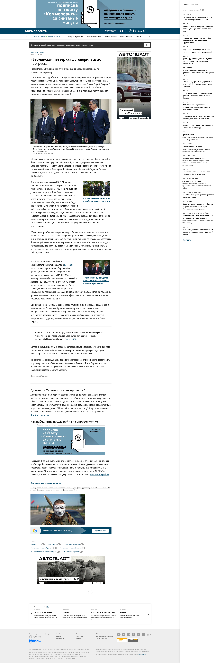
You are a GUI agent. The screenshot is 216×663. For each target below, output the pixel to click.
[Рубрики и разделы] (149, 31)
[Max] (143, 634)
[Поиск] (144, 31)
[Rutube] (138, 634)
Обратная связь (101, 634)
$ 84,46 (36, 37)
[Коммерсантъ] (36, 31)
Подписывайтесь (100, 530)
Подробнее (142, 654)
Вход (140, 31)
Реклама (79, 634)
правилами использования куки (79, 45)
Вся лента (186, 240)
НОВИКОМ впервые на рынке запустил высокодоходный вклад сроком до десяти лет (104, 617)
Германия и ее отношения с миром (43, 551)
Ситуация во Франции (72, 544)
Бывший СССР (35, 544)
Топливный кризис (110, 37)
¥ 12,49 (50, 37)
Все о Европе (52, 544)
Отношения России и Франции (41, 548)
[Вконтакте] (123, 634)
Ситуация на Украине (37, 52)
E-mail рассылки (102, 639)
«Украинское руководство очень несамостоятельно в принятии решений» (96, 280)
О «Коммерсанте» (63, 634)
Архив (58, 636)
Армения (139, 37)
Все (48, 607)
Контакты (60, 639)
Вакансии (79, 636)
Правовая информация (104, 636)
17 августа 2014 (70, 339)
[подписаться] (43, 544)
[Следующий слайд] (148, 613)
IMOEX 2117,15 (58, 37)
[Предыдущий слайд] (31, 613)
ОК (147, 45)
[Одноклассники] (133, 634)
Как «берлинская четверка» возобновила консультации (96, 199)
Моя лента (195, 4)
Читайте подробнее (39, 415)
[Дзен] (128, 634)
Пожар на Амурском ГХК (76, 37)
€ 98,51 (43, 37)
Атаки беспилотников (94, 37)
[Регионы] (130, 31)
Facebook (68, 264)
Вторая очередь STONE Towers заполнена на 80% (130, 616)
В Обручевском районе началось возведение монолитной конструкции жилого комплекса (75, 617)
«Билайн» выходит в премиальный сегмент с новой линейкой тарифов (45, 616)
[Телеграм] (118, 634)
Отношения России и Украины (71, 548)
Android (78, 639)
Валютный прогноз (126, 37)
